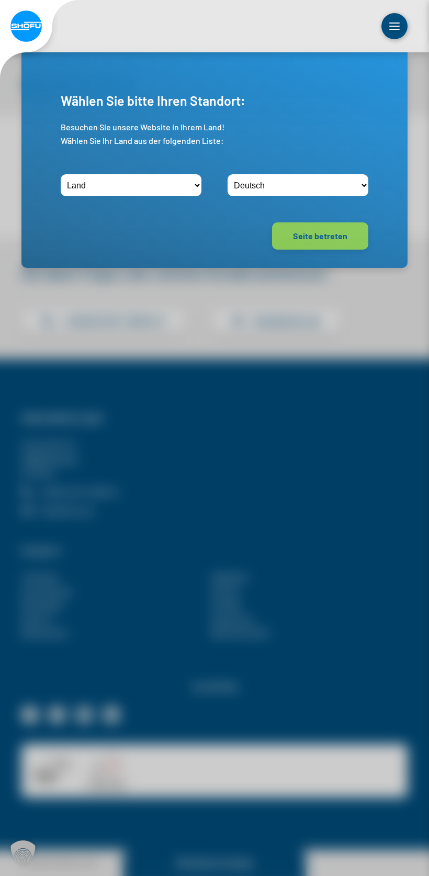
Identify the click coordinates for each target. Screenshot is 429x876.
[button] (23, 853)
